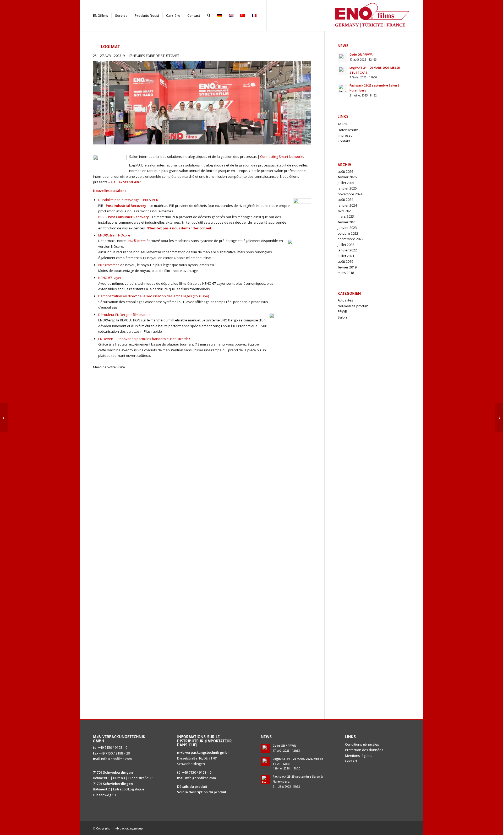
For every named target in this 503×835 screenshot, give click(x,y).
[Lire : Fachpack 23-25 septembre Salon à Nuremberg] (342, 88)
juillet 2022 (346, 244)
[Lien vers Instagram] (298, 15)
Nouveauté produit (353, 306)
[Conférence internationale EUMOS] (4, 417)
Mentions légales (358, 755)
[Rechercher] (209, 15)
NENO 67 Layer (110, 277)
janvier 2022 (347, 250)
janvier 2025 (347, 188)
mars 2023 (346, 216)
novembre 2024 (350, 194)
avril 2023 (345, 210)
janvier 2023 (347, 227)
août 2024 (345, 199)
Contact (351, 761)
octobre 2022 (348, 233)
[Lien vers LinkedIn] (283, 15)
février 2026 (347, 177)
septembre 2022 (350, 238)
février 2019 (347, 267)
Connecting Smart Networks (282, 156)
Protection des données (364, 749)
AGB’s (342, 124)
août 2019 (345, 261)
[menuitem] (100, 15)
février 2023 (347, 222)
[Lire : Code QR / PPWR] (342, 57)
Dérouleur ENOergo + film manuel (124, 314)
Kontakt (344, 141)
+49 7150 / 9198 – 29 (114, 753)
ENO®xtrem (136, 240)
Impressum (347, 135)
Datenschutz (348, 129)
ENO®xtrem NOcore (114, 235)
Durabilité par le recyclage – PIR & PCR (128, 199)
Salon (342, 317)
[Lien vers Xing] (290, 15)
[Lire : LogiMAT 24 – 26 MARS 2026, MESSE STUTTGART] (342, 70)
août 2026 (345, 171)
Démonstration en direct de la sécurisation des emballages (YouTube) (153, 296)
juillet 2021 (346, 256)
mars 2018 (346, 272)
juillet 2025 (346, 182)
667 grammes (108, 264)
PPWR (342, 311)
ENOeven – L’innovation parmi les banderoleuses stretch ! (144, 338)
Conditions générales (362, 744)
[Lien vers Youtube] (275, 15)
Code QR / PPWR (361, 54)
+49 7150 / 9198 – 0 (112, 747)
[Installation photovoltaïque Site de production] (499, 417)
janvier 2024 (347, 205)
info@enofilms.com (116, 758)
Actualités (345, 300)
